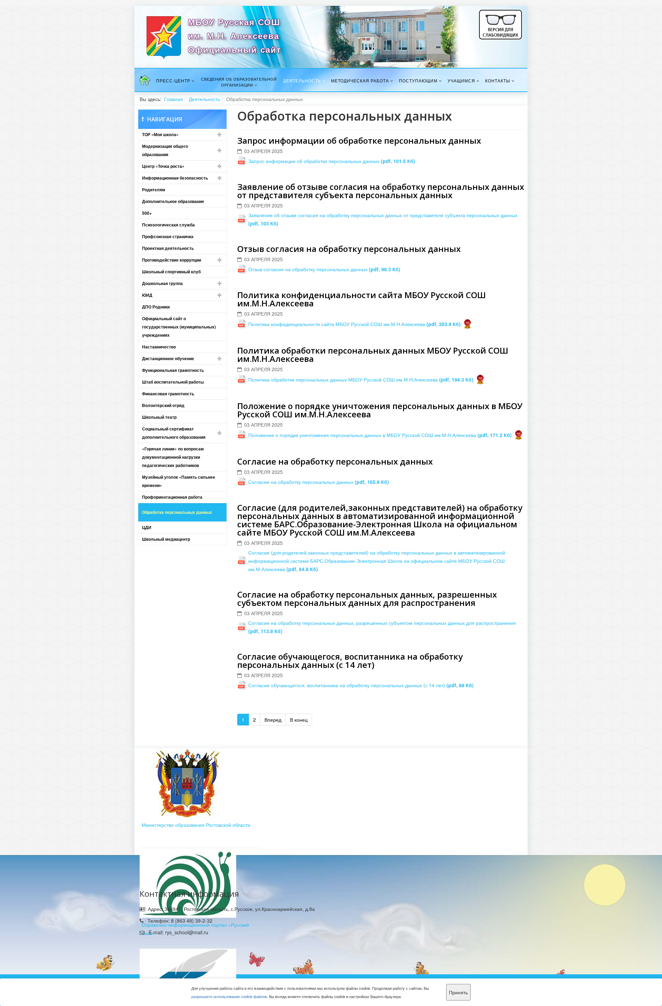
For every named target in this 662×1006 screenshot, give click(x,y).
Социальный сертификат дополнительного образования (173, 433)
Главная (173, 98)
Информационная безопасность (175, 178)
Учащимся (461, 80)
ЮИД (147, 295)
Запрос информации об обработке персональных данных (359, 140)
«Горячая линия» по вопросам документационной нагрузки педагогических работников (173, 457)
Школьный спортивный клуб (171, 271)
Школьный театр (159, 417)
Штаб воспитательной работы (173, 382)
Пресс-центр (173, 80)
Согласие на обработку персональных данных (335, 461)
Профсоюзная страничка (167, 236)
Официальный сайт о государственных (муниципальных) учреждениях (179, 326)
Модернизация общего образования (165, 150)
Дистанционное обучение (168, 358)
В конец (299, 719)
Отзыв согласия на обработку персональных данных (349, 248)
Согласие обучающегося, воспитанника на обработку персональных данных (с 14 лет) (350, 660)
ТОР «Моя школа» (160, 134)
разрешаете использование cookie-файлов (229, 996)
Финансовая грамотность (168, 393)
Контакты (497, 80)
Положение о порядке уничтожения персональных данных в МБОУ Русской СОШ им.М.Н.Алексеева (379, 410)
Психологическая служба (168, 225)
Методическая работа (360, 80)
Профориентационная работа (172, 497)
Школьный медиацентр (166, 539)
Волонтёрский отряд (163, 405)
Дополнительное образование (173, 201)
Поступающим (418, 80)
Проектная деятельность (168, 248)
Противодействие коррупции (171, 260)
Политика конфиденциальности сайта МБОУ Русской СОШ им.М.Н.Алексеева (361, 299)
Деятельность (302, 80)
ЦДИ (146, 527)
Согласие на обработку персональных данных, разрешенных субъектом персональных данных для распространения (367, 598)
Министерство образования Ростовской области (196, 824)
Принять (458, 992)
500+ (147, 213)
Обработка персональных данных (177, 512)
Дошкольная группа (162, 283)
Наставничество (159, 347)
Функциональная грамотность (173, 370)
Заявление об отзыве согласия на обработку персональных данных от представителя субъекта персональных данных (380, 191)
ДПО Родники (156, 307)
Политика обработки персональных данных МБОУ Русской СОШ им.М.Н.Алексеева (372, 354)
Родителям (153, 189)
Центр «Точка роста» (163, 166)
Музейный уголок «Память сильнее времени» (178, 481)
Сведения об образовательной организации (239, 82)
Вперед (272, 719)
